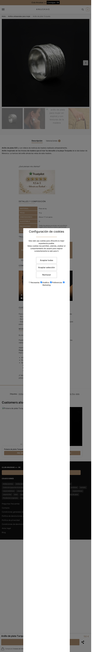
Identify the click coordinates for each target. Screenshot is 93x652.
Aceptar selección (46, 267)
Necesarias (35, 282)
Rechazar (46, 275)
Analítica (45, 282)
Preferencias (57, 282)
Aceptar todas (46, 260)
